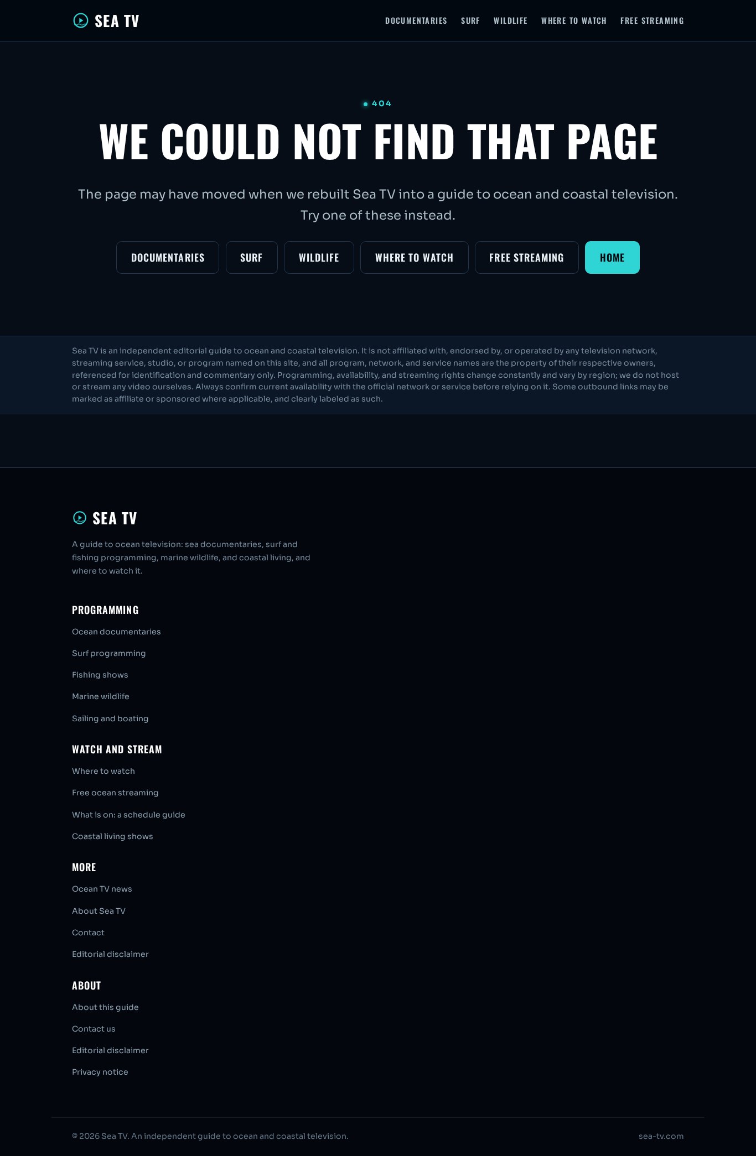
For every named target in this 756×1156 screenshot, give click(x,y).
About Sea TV (99, 911)
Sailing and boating (110, 718)
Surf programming (109, 653)
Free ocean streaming (115, 793)
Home (612, 257)
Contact (88, 933)
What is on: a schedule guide (128, 815)
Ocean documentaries (116, 632)
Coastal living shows (112, 836)
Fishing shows (100, 675)
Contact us (94, 1029)
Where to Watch (574, 20)
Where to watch (103, 771)
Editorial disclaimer (110, 954)
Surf (470, 20)
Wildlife (510, 20)
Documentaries (416, 20)
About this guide (105, 1007)
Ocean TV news (102, 889)
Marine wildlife (101, 696)
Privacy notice (100, 1072)
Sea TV (117, 20)
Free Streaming (652, 20)
